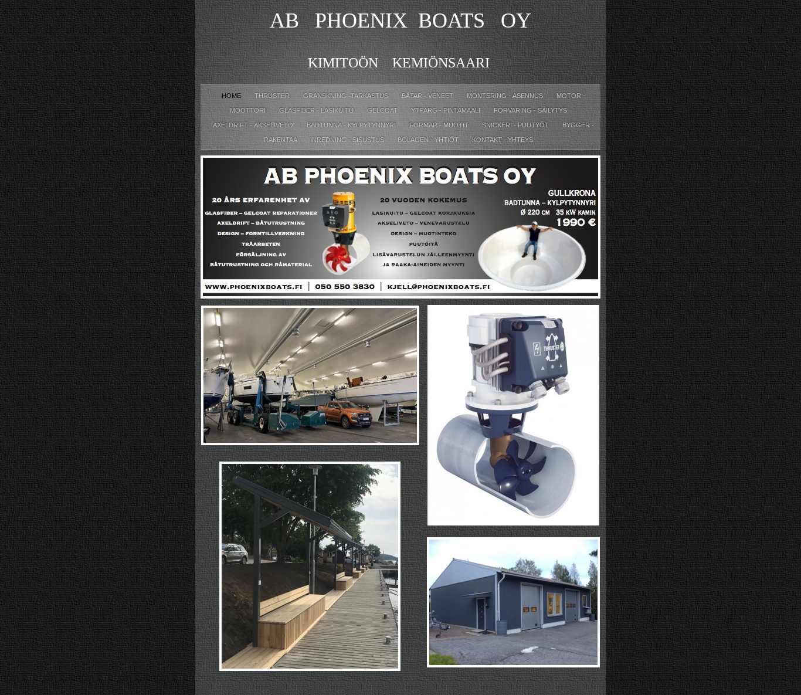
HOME (232, 95)
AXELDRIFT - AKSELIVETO (254, 124)
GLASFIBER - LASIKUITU (317, 110)
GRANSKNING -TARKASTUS (346, 95)
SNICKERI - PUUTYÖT (516, 124)
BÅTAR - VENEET (428, 95)
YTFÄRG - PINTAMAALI (446, 110)
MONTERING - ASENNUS (506, 95)
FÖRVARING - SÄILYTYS (530, 110)
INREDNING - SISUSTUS (348, 139)
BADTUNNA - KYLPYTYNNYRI (352, 124)
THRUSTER (272, 95)
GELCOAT (383, 110)
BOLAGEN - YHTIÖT (429, 139)
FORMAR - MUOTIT (439, 124)
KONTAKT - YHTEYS (502, 139)
